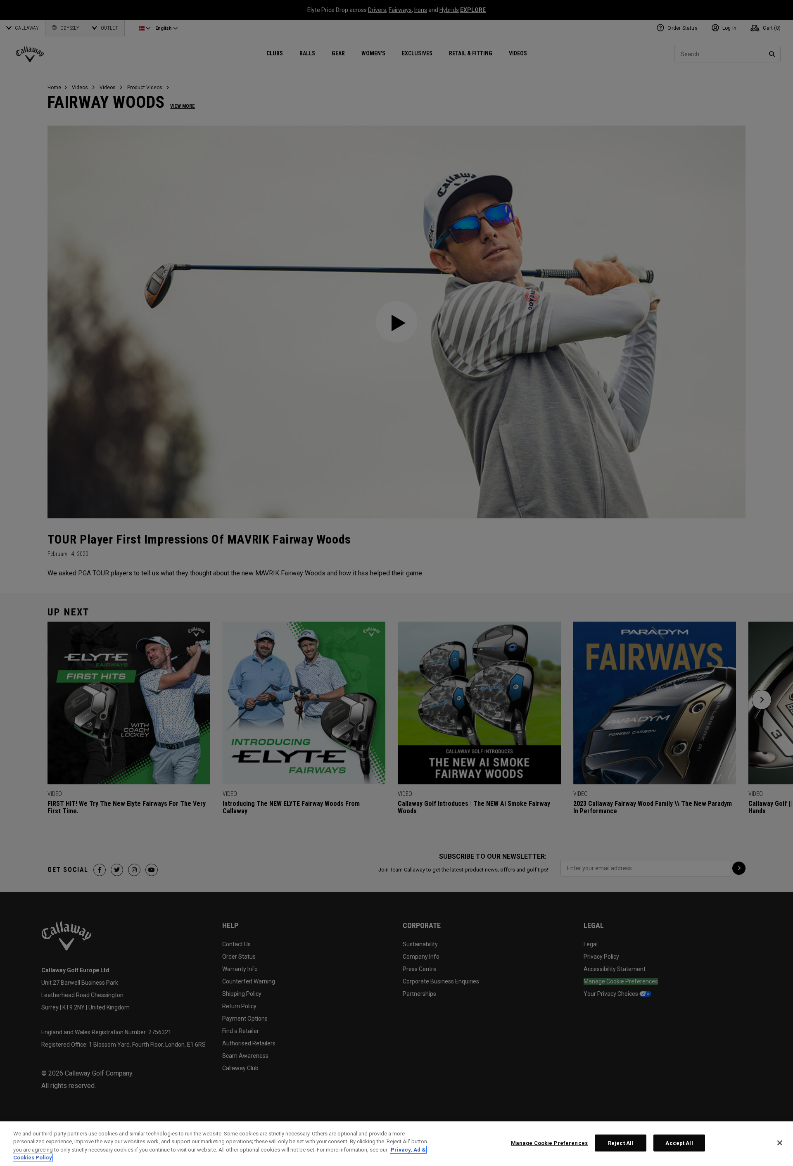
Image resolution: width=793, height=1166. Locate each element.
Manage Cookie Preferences (549, 1143)
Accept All (679, 1143)
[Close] (780, 1143)
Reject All (620, 1143)
